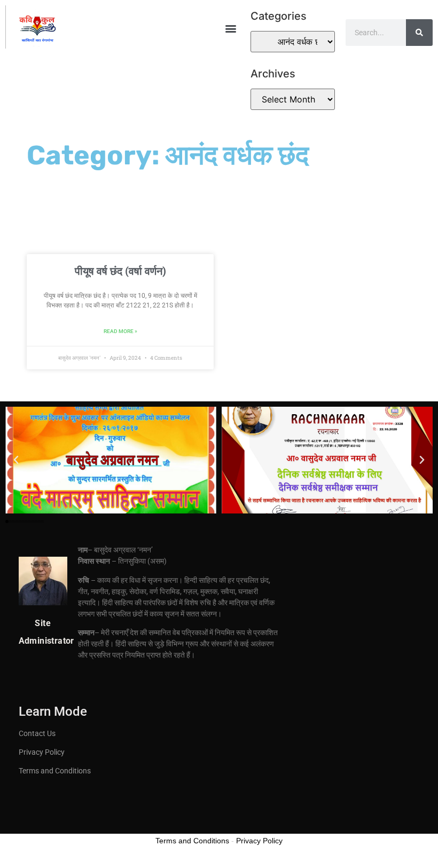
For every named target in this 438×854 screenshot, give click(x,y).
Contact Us (37, 733)
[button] (231, 28)
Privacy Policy (42, 752)
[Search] (419, 32)
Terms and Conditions (55, 770)
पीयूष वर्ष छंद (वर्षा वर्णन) (120, 271)
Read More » (120, 331)
